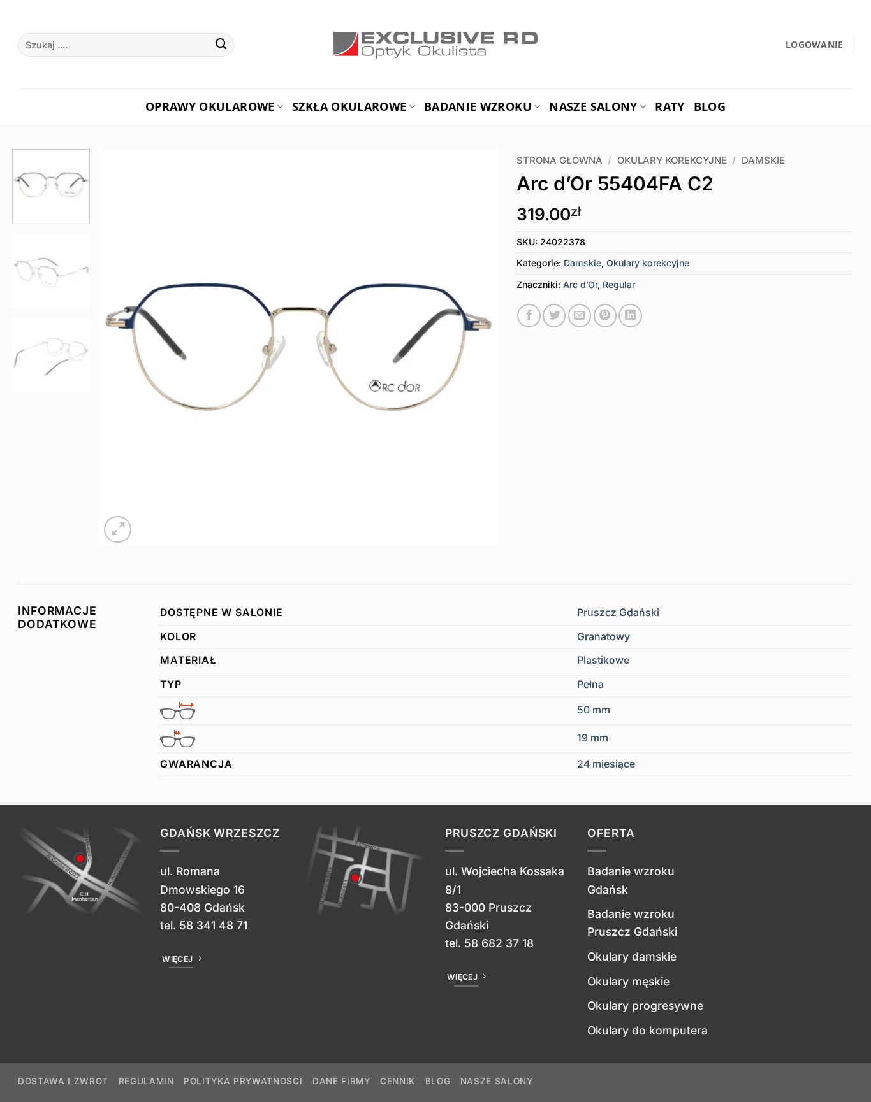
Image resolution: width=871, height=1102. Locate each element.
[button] (815, 45)
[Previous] (123, 347)
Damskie (763, 160)
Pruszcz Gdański (618, 612)
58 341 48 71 (213, 925)
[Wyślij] (221, 45)
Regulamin (146, 1081)
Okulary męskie (628, 981)
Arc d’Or (580, 284)
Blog (710, 106)
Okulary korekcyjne (672, 160)
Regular (619, 284)
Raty (669, 106)
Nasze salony (593, 106)
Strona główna (559, 160)
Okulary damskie (632, 956)
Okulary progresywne (645, 1005)
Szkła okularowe (349, 106)
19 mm (592, 738)
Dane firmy (341, 1081)
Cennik (397, 1081)
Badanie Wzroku (478, 106)
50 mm (593, 710)
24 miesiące (606, 764)
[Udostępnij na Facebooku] (528, 315)
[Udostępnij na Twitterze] (554, 315)
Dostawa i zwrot (63, 1081)
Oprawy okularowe (210, 106)
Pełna (590, 684)
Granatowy (603, 637)
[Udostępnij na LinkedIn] (629, 315)
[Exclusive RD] (435, 45)
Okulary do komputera (647, 1030)
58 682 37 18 (499, 943)
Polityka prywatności (243, 1081)
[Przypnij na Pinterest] (605, 315)
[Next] (473, 347)
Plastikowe (603, 660)
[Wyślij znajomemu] (579, 315)
